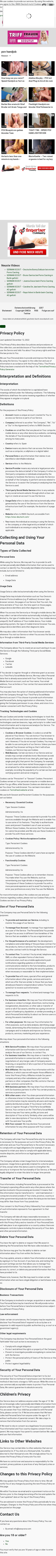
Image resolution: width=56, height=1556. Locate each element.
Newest (4, 56)
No (6, 1544)
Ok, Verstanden (21, 11)
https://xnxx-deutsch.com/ (17, 517)
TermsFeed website (18, 790)
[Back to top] (51, 1550)
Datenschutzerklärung (25, 308)
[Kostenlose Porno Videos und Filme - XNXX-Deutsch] (21, 22)
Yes (7, 1541)
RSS (36, 311)
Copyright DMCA (23, 311)
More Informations (38, 11)
